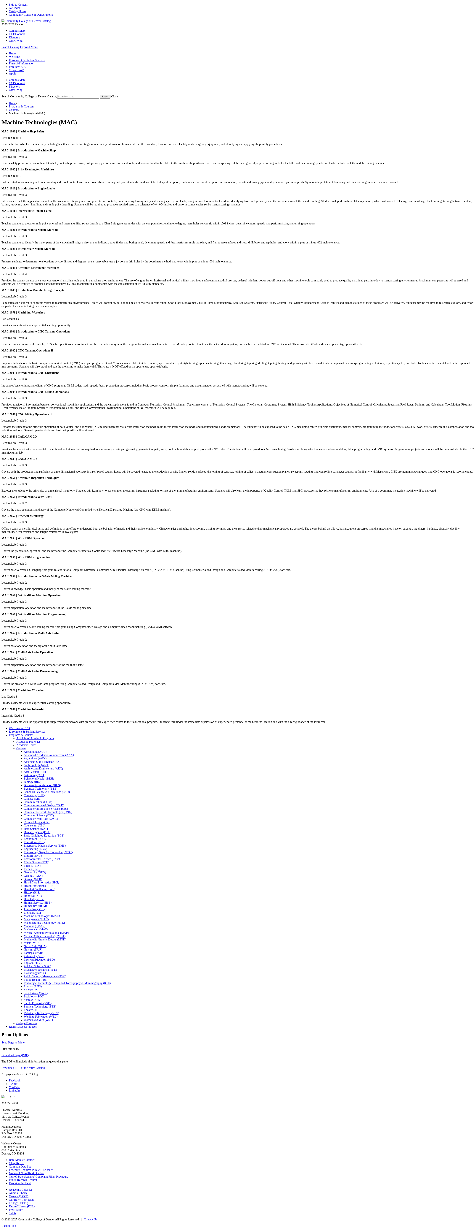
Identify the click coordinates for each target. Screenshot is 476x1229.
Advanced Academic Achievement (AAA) (49, 755)
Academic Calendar (20, 1189)
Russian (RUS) (33, 986)
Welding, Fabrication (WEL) (40, 1016)
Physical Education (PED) (39, 959)
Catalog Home (17, 11)
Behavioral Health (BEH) (39, 778)
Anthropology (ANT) (36, 765)
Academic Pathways (28, 741)
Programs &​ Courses (21, 735)
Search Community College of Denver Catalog (29, 96)
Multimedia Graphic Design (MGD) (45, 939)
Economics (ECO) (35, 838)
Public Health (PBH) (36, 979)
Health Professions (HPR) (39, 885)
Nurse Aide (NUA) (35, 946)
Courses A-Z (16, 70)
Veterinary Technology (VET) (41, 1013)
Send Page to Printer (13, 1042)
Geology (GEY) (33, 875)
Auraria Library (18, 1193)
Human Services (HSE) (38, 902)
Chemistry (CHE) (34, 795)
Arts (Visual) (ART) (35, 771)
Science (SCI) (32, 989)
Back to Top (8, 1225)
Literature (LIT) (33, 912)
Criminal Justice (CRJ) (37, 822)
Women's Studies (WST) (38, 1019)
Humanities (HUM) (35, 906)
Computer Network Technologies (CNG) (48, 812)
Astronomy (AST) (34, 775)
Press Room (16, 1209)
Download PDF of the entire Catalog (23, 1067)
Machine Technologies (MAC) (42, 916)
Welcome (14, 56)
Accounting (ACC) (35, 751)
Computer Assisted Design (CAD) (44, 805)
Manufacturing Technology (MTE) (44, 922)
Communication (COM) (38, 802)
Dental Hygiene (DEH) (37, 832)
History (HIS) (32, 892)
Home (12, 53)
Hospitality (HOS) (34, 899)
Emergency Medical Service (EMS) (45, 845)
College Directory (26, 1023)
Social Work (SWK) (36, 993)
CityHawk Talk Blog (21, 1199)
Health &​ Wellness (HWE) (39, 889)
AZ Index (14, 7)
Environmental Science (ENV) (42, 859)
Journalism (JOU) (34, 909)
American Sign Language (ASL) (43, 761)
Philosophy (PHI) (34, 956)
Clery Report (16, 1163)
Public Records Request (23, 1180)
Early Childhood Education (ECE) (44, 835)
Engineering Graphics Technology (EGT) (48, 852)
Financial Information (21, 63)
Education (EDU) (34, 842)
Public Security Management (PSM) (45, 976)
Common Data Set (20, 1166)
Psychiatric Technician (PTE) (41, 969)
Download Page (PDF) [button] (15, 1055)
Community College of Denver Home (31, 14)
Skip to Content (18, 4)
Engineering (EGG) (35, 849)
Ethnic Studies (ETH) (36, 862)
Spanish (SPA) (32, 999)
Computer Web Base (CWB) (41, 818)
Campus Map (17, 30)
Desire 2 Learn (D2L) (22, 1206)
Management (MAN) (36, 919)
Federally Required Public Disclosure (31, 1169)
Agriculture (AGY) (35, 758)
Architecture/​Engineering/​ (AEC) (43, 768)
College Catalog (18, 1203)
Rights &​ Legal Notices (23, 1026)
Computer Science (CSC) (39, 815)
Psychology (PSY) (35, 973)
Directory (14, 37)
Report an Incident (20, 1183)
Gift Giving (15, 40)
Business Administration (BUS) (42, 785)
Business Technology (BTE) (40, 788)
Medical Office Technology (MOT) (44, 936)
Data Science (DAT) (36, 828)
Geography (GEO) (35, 872)
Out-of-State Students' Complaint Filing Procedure (38, 1176)
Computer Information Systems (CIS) (46, 808)
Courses (13, 109)
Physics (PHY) (32, 962)
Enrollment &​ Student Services (27, 731)
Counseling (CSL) (34, 825)
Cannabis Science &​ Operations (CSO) (47, 792)
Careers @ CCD (18, 1196)
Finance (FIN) (32, 865)
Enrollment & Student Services (27, 60)
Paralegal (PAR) (33, 952)
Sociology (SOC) (34, 996)
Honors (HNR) (33, 895)
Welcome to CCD (19, 728)
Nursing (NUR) (33, 949)
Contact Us (90, 1219)
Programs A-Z (17, 66)
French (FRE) (32, 869)
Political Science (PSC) (37, 966)
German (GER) (33, 879)
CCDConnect (17, 34)
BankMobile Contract (21, 1159)
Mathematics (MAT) (36, 929)
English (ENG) (33, 855)
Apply (12, 73)
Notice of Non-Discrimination (26, 1173)
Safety (12, 1213)
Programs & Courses (21, 106)
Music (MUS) (32, 942)
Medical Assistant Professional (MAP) (46, 932)
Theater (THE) (32, 1009)
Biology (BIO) (32, 781)
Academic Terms (26, 745)
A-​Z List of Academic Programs (35, 738)
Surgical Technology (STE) (40, 1006)
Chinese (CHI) (32, 798)
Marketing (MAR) (34, 926)
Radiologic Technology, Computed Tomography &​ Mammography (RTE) (67, 983)
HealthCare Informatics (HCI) (41, 882)
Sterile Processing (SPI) (38, 1003)
